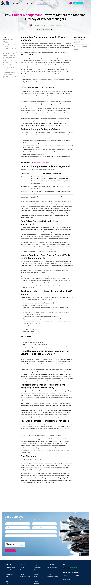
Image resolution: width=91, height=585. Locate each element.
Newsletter (36, 574)
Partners (8, 572)
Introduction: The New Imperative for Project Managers (8, 41)
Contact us (79, 3)
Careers (86, 3)
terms (52, 539)
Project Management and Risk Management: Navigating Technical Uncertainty (10, 72)
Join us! (49, 569)
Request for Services (52, 567)
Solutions (22, 572)
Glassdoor (73, 568)
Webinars (36, 572)
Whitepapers (37, 569)
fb (69, 568)
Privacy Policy (41, 539)
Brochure (36, 581)
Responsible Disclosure (52, 576)
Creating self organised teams (41, 162)
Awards (8, 576)
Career (49, 574)
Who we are (16, 3)
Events (7, 581)
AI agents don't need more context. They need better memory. (81, 48)
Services (22, 567)
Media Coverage (10, 579)
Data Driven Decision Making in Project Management (10, 52)
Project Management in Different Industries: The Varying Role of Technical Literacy (9, 67)
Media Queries (50, 572)
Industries (22, 574)
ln (64, 568)
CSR (7, 583)
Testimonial (36, 583)
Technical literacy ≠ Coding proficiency (9, 45)
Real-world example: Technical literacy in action (10, 77)
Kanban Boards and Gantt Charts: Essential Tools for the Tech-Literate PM (10, 57)
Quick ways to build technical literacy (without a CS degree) (10, 61)
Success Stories (37, 567)
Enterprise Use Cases (25, 576)
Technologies (23, 569)
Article (35, 579)
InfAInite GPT (42, 3)
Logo (5, 3)
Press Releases (9, 574)
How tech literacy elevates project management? (9, 49)
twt (66, 568)
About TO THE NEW (10, 567)
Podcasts (36, 576)
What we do (29, 3)
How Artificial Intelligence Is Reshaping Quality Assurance (81, 41)
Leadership (8, 569)
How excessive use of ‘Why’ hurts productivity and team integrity (49, 347)
